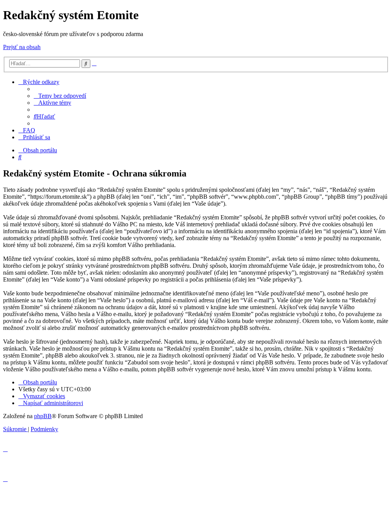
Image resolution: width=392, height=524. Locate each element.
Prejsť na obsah (22, 47)
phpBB (43, 416)
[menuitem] (60, 95)
